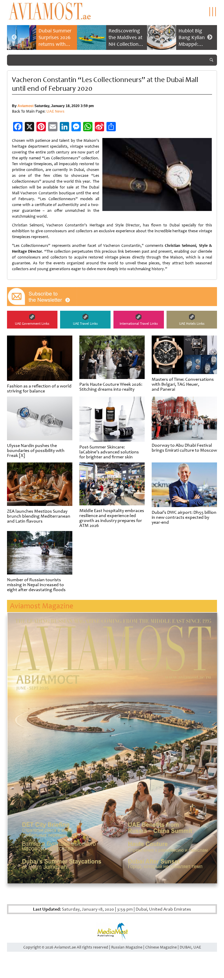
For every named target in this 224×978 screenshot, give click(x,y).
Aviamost (26, 106)
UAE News (55, 111)
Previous (14, 37)
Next (210, 37)
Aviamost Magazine (41, 605)
